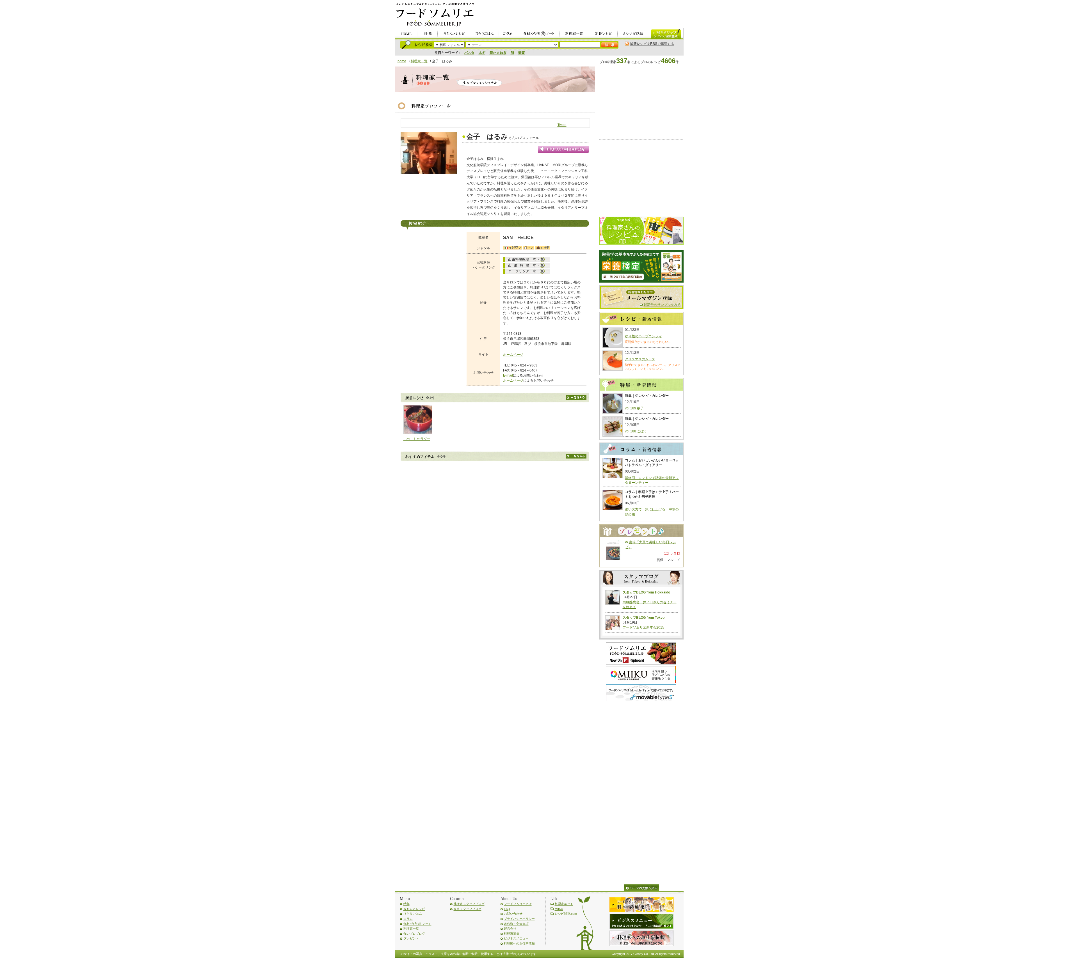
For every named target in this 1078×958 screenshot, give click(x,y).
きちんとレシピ (414, 909)
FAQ (507, 909)
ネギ (482, 53)
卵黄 (521, 53)
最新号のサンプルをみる (662, 305)
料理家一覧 (419, 61)
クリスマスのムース (640, 359)
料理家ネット (564, 904)
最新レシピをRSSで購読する (652, 44)
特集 (406, 904)
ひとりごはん (412, 913)
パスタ (469, 53)
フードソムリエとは (518, 904)
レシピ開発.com (566, 913)
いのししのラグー (416, 439)
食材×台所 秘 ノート (417, 923)
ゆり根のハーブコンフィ (643, 336)
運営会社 (510, 928)
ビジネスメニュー (516, 938)
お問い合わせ (513, 913)
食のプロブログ (414, 933)
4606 (668, 61)
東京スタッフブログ (467, 909)
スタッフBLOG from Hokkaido (646, 592)
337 (621, 61)
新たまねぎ (498, 53)
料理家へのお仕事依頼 (519, 943)
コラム (408, 918)
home (402, 61)
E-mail (508, 375)
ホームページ (513, 355)
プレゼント (411, 938)
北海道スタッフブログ (469, 904)
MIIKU (559, 909)
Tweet (562, 125)
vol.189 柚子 (634, 408)
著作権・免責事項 (516, 923)
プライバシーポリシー (519, 918)
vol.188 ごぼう (636, 431)
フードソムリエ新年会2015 (643, 627)
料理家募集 (511, 933)
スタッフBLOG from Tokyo (643, 618)
